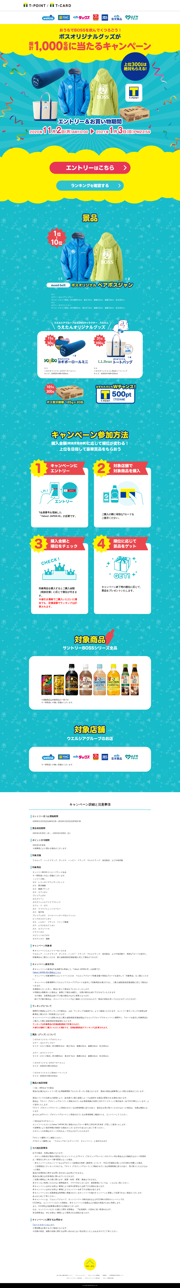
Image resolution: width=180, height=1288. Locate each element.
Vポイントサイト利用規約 (94, 1275)
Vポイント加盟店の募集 (108, 1278)
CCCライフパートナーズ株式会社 (92, 1278)
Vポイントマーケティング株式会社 (74, 1278)
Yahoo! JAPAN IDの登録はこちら (47, 972)
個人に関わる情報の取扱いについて (64, 1275)
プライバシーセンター (80, 1275)
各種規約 (105, 1275)
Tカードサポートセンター (43, 1225)
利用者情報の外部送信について (116, 1275)
